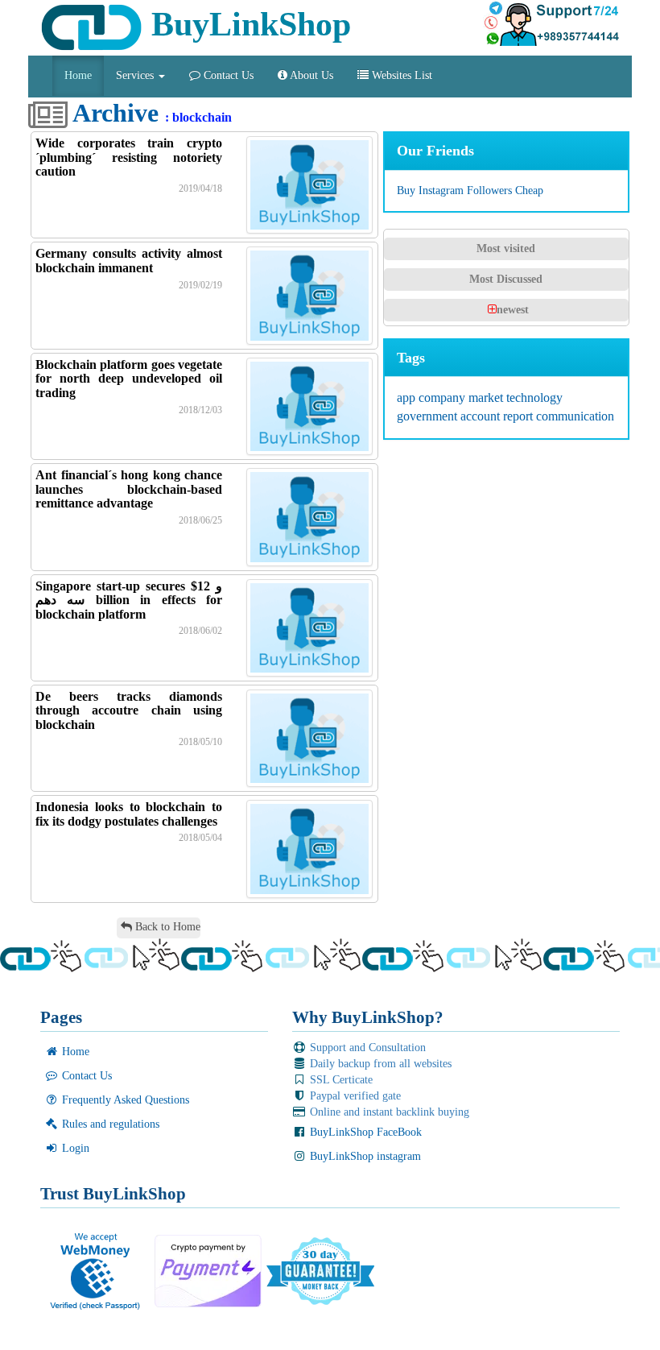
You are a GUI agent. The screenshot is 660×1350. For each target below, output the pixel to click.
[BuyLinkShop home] (34, 81)
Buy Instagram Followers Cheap (470, 190)
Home (78, 75)
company (443, 397)
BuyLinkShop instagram (364, 1156)
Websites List (400, 75)
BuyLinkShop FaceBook (364, 1132)
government (428, 416)
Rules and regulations (109, 1124)
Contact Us (227, 75)
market (487, 397)
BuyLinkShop (246, 24)
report (519, 416)
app (408, 397)
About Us (310, 75)
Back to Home (166, 927)
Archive (113, 112)
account (481, 416)
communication (575, 416)
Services (136, 75)
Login (74, 1148)
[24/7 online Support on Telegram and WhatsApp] (551, 24)
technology (534, 397)
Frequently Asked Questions (124, 1100)
